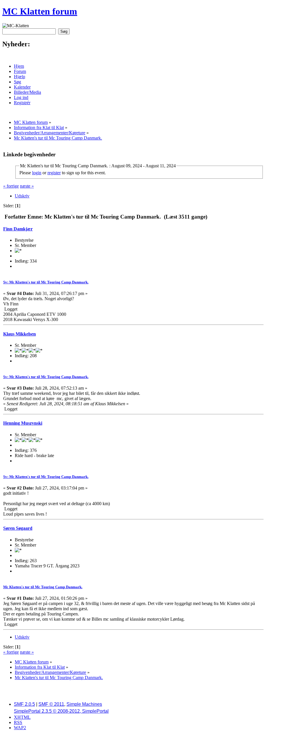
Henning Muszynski (22, 423)
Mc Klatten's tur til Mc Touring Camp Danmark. (42, 587)
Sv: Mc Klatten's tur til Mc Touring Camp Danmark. (45, 282)
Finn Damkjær (18, 228)
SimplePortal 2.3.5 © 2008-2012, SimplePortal (61, 711)
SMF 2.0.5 (24, 704)
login (36, 172)
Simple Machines (84, 704)
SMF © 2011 (51, 704)
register (54, 172)
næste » (27, 186)
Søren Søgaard (17, 528)
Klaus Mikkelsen (19, 333)
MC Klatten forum (39, 11)
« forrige (11, 186)
